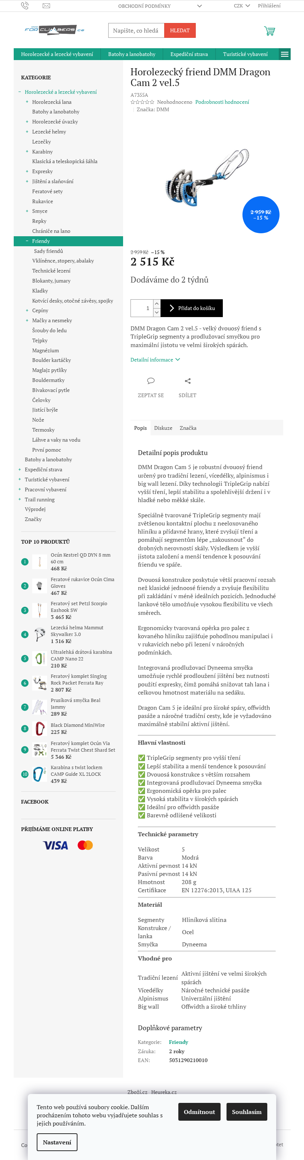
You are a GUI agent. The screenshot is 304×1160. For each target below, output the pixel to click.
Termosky (43, 429)
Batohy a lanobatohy (55, 111)
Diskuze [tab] (163, 427)
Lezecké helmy (49, 131)
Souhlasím (247, 1112)
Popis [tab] (140, 427)
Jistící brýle (45, 409)
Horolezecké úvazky (55, 121)
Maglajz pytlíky (49, 369)
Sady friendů (48, 250)
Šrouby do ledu (49, 330)
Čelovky (41, 399)
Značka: (153, 109)
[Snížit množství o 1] (157, 312)
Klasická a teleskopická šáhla (65, 161)
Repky (39, 220)
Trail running (39, 499)
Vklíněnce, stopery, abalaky (63, 260)
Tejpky (39, 340)
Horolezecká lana (52, 101)
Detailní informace (151, 359)
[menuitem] (57, 54)
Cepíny (40, 310)
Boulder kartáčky (51, 359)
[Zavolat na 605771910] (32, 5)
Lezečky (41, 141)
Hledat (180, 30)
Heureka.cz (164, 1091)
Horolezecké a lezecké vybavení (61, 91)
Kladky (40, 290)
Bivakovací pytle (51, 389)
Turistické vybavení (47, 479)
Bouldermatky (48, 379)
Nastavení (57, 1142)
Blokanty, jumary (51, 280)
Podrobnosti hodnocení (222, 101)
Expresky (42, 171)
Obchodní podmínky (144, 6)
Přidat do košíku (196, 308)
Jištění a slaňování (52, 181)
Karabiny (42, 151)
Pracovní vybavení (45, 489)
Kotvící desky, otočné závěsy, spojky (72, 300)
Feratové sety (47, 191)
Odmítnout (199, 1112)
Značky (33, 519)
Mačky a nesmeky (52, 320)
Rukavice (42, 201)
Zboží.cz (138, 1091)
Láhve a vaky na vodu (56, 439)
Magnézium (45, 350)
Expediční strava (43, 469)
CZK (239, 5)
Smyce (39, 210)
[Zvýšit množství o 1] (157, 304)
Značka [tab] (188, 427)
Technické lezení (51, 270)
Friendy (41, 240)
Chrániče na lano (51, 230)
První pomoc (46, 449)
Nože (38, 419)
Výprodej (35, 509)
